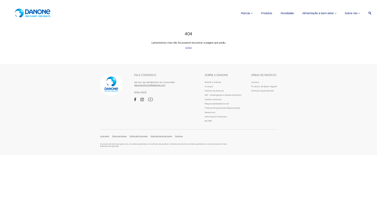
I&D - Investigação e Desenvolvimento (223, 95)
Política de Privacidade (139, 136)
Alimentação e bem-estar (318, 13)
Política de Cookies (119, 136)
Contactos (179, 136)
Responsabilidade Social (217, 103)
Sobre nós (351, 13)
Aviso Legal (104, 136)
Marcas (245, 13)
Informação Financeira (216, 116)
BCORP (208, 121)
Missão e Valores (213, 82)
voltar (188, 47)
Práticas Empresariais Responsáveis (222, 108)
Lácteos (255, 82)
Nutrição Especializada (262, 90)
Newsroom (210, 112)
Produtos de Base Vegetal (264, 86)
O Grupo (209, 86)
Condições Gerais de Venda (161, 136)
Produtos (266, 13)
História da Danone (214, 90)
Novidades (287, 13)
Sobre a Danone (216, 75)
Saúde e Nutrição (213, 99)
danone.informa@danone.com (149, 85)
